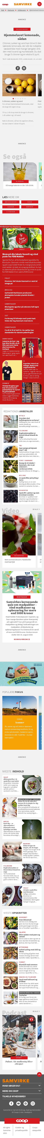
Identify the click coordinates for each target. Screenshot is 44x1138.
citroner (11, 212)
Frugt (7, 278)
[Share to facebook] (18, 68)
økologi (8, 290)
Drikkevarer (22, 10)
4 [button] (20, 98)
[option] (20, 175)
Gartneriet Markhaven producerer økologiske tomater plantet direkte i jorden (19, 295)
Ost (6, 315)
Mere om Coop (10, 1090)
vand (29, 202)
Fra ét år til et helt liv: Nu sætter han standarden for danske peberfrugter (19, 331)
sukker (11, 207)
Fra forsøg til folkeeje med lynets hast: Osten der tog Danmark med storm (20, 319)
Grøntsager (10, 304)
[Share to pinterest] (24, 68)
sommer (29, 207)
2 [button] (15, 98)
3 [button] (18, 98)
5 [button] (22, 98)
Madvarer (11, 10)
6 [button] (25, 98)
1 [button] (13, 98)
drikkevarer (22, 29)
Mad (2, 10)
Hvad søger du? (11, 1085)
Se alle (35, 509)
